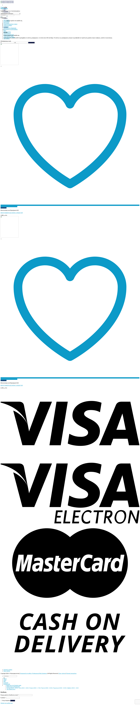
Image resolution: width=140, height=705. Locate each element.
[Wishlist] (1, 66)
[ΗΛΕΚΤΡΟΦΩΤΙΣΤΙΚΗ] (7, 2)
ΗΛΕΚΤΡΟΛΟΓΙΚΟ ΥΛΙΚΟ (10, 24)
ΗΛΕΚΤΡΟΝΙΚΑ (8, 25)
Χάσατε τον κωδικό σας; (7, 703)
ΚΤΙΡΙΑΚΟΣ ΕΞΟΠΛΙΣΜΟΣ (11, 29)
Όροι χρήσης (7, 671)
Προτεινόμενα (7, 33)
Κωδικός (3, 697)
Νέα (5, 10)
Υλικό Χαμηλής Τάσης (9, 37)
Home (2, 7)
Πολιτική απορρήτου (71, 673)
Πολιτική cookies (8, 669)
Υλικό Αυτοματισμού (9, 34)
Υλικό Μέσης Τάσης (9, 36)
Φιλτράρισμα (31, 42)
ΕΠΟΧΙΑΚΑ (7, 21)
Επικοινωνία (7, 12)
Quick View (3, 207)
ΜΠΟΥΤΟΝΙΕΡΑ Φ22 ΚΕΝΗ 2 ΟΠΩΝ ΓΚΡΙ (12, 212)
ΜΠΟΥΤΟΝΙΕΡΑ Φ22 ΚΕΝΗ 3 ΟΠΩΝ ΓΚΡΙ (12, 385)
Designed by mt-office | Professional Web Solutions (33, 673)
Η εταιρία (6, 682)
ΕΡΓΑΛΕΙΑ (6, 23)
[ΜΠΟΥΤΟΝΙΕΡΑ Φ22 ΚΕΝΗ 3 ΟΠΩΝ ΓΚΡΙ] (10, 237)
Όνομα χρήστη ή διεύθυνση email (10, 695)
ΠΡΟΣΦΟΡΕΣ (7, 32)
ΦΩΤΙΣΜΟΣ (7, 38)
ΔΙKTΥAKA (6, 20)
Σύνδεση (12, 700)
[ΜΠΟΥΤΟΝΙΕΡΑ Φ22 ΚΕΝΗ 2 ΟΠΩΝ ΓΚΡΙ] (10, 64)
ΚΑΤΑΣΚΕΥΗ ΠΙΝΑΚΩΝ (10, 28)
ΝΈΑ (5, 30)
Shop (5, 680)
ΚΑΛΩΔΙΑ (6, 26)
